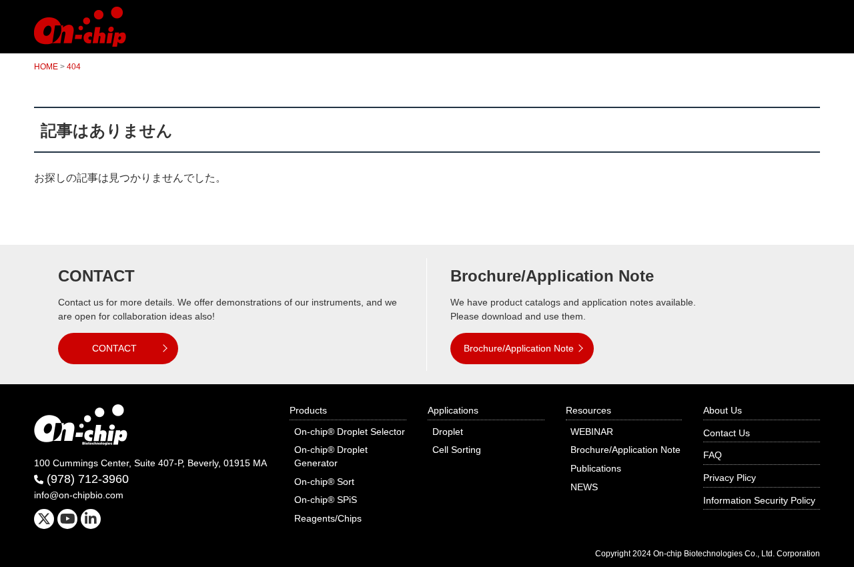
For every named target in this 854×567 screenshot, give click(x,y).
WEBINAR (591, 431)
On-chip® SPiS (325, 499)
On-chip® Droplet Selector (349, 431)
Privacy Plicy (729, 477)
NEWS (584, 487)
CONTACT (114, 348)
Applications (453, 410)
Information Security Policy (759, 500)
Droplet (447, 431)
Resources (588, 410)
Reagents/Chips (328, 518)
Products (308, 410)
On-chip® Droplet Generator (331, 456)
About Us (722, 410)
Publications (595, 468)
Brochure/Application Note (519, 348)
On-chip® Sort (324, 481)
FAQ (712, 455)
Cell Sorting (456, 449)
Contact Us (726, 433)
